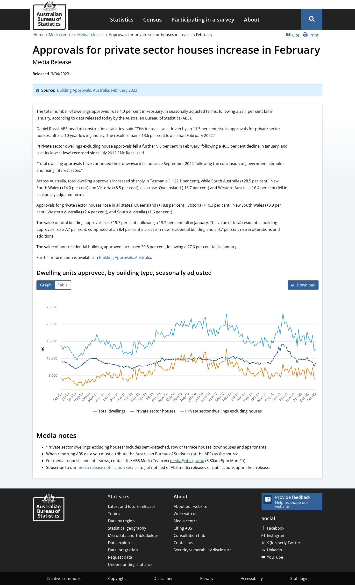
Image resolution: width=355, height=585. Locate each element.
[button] (311, 19)
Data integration (123, 550)
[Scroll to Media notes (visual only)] (81, 436)
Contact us (183, 542)
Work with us (185, 513)
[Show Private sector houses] (152, 415)
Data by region (121, 521)
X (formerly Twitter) (284, 542)
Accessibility (252, 578)
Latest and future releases (132, 506)
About (252, 19)
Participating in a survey (202, 19)
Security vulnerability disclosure (203, 550)
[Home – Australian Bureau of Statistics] (48, 508)
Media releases (91, 34)
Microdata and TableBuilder (133, 535)
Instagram (276, 535)
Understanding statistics (130, 564)
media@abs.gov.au (187, 460)
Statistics (122, 19)
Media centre (61, 34)
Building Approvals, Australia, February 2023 (97, 90)
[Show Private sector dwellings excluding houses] (221, 415)
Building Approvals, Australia (125, 257)
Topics (114, 513)
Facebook (275, 528)
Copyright (117, 578)
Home (38, 34)
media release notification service (108, 467)
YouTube (275, 557)
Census (152, 19)
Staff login (299, 578)
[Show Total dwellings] (109, 415)
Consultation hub (189, 535)
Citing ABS (183, 528)
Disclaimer (163, 578)
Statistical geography (127, 528)
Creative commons (63, 578)
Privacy (206, 578)
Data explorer (120, 542)
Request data (120, 557)
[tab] (46, 285)
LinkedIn (274, 550)
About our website (190, 506)
